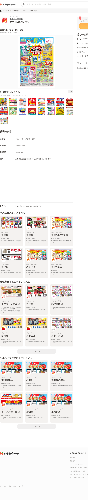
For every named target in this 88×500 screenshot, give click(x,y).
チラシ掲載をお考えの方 (77, 478)
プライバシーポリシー (76, 464)
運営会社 (72, 457)
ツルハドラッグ (16, 19)
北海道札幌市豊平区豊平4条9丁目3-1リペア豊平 (33, 159)
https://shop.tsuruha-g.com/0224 (28, 206)
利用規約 (72, 461)
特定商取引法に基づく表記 (77, 471)
